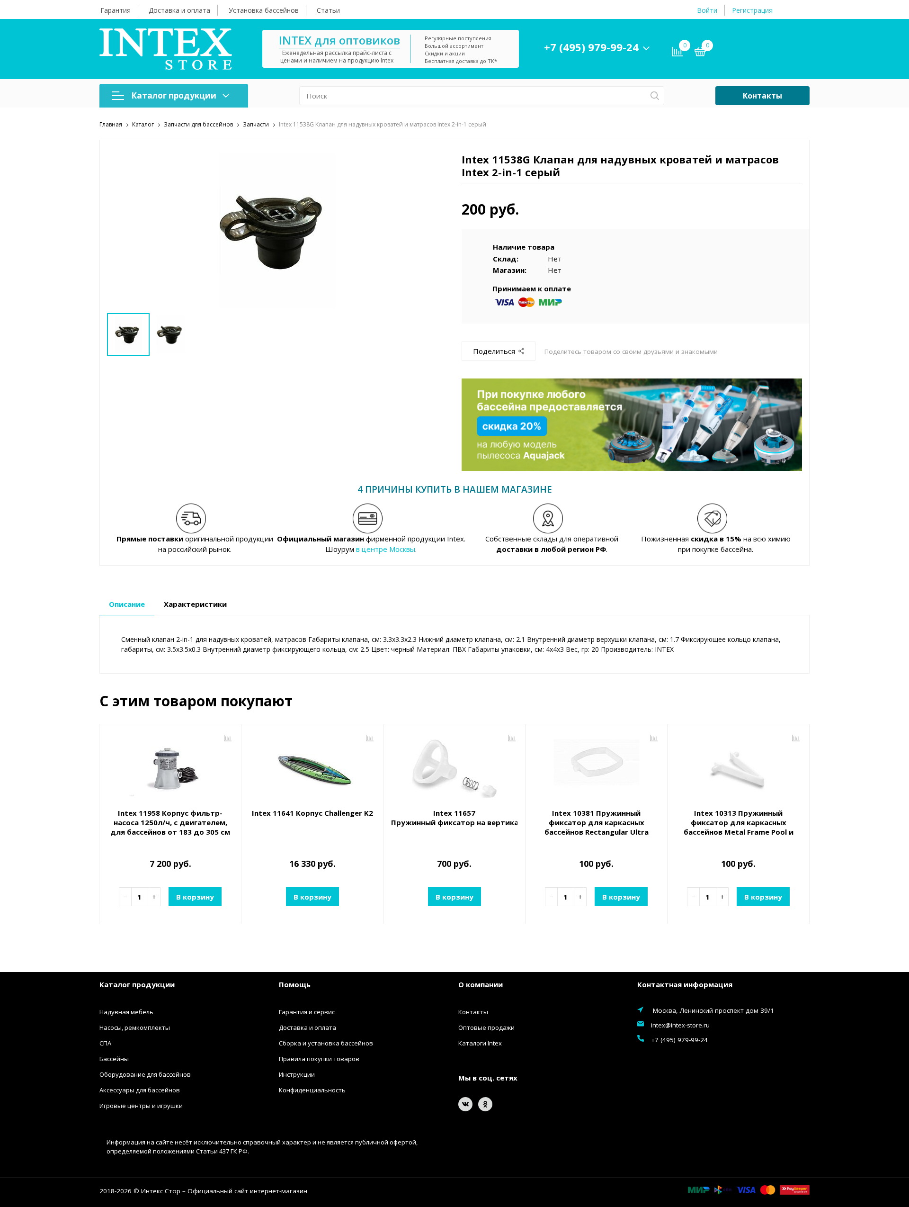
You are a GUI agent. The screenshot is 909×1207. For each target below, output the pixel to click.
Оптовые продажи (486, 1027)
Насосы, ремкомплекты (134, 1027)
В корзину (195, 896)
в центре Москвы (385, 549)
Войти (707, 10)
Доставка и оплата (179, 10)
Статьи (328, 10)
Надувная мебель (126, 1012)
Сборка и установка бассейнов (326, 1043)
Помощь (295, 984)
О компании (480, 984)
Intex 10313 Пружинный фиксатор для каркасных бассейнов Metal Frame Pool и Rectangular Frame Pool (738, 827)
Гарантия (115, 10)
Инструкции (297, 1074)
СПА (105, 1043)
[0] (700, 53)
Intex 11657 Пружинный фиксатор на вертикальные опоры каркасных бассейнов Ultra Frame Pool (454, 817)
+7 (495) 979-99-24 (591, 47)
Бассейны (114, 1058)
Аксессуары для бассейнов (139, 1090)
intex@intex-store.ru (680, 1025)
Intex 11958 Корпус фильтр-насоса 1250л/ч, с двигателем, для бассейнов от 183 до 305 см (170, 822)
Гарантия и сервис (307, 1012)
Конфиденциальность (312, 1090)
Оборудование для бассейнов (145, 1074)
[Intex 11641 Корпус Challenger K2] (312, 767)
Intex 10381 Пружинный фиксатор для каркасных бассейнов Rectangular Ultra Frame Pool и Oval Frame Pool (597, 827)
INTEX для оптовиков (339, 40)
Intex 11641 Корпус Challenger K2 (312, 813)
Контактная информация (684, 984)
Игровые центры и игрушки (141, 1105)
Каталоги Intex (480, 1043)
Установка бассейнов (264, 10)
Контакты (762, 95)
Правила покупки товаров (319, 1058)
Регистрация (752, 10)
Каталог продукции (173, 95)
